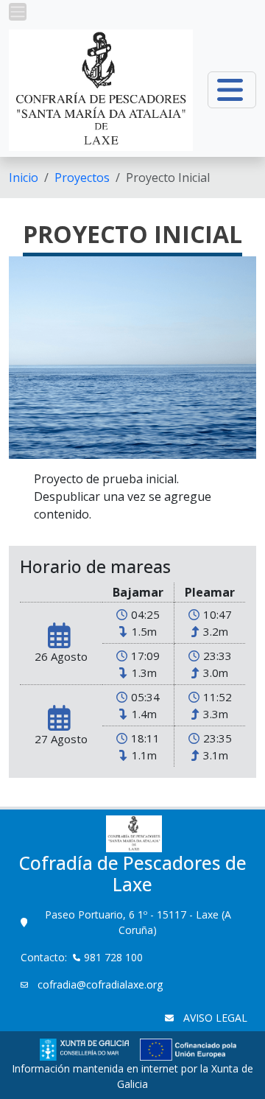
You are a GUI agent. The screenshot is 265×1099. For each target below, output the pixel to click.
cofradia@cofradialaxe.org (99, 984)
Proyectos (82, 177)
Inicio (23, 177)
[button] (17, 12)
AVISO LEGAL (213, 1018)
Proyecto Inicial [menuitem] (168, 177)
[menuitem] (23, 177)
